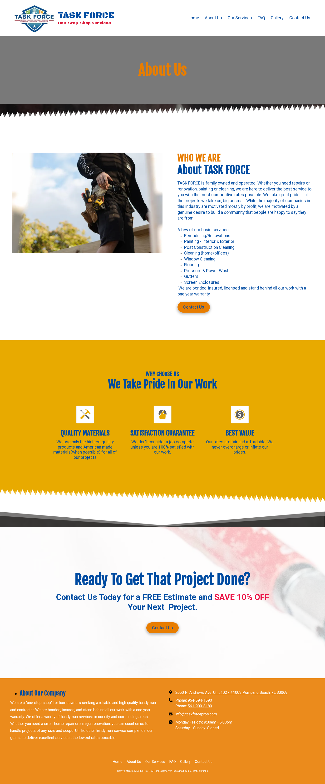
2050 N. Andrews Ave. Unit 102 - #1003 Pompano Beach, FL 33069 (231, 692)
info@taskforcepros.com (196, 714)
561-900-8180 (200, 706)
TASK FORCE (86, 15)
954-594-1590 (200, 700)
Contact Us (193, 307)
